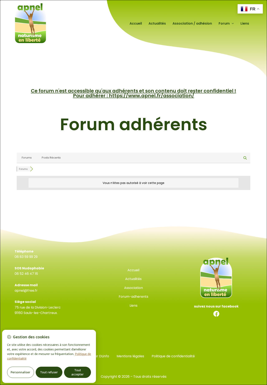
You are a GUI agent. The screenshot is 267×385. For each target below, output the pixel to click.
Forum (224, 23)
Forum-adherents (133, 296)
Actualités (157, 23)
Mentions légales (130, 356)
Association (133, 287)
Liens (245, 23)
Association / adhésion (192, 23)
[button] (232, 23)
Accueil (136, 23)
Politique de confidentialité (173, 356)
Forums (27, 158)
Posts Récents (51, 158)
